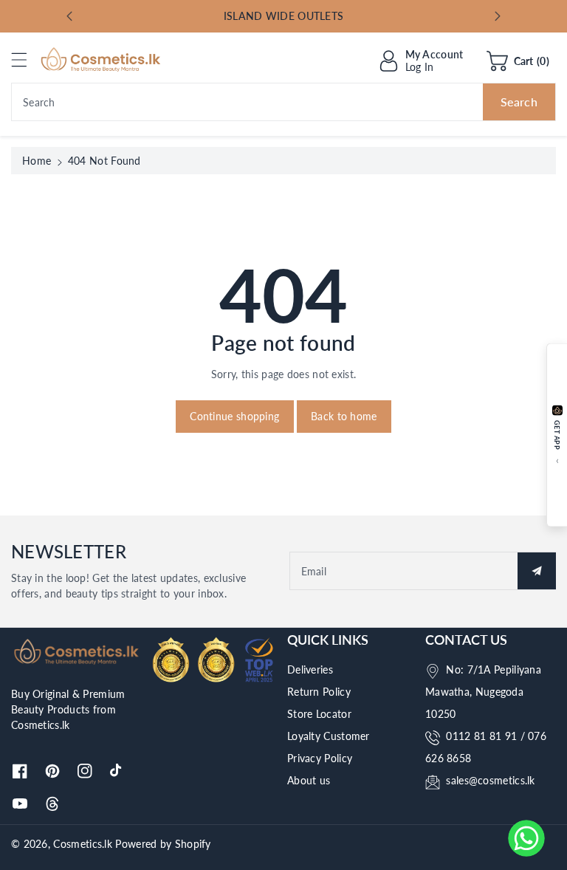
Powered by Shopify (162, 844)
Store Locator (319, 714)
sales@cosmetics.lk (490, 780)
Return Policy (319, 691)
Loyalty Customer (328, 736)
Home (36, 160)
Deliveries (310, 669)
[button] (26, 59)
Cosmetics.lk (82, 844)
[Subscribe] (537, 570)
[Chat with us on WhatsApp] (526, 838)
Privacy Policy (319, 758)
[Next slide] (497, 16)
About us (308, 780)
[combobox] (283, 101)
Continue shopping (234, 416)
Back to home (344, 416)
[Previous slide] (69, 16)
